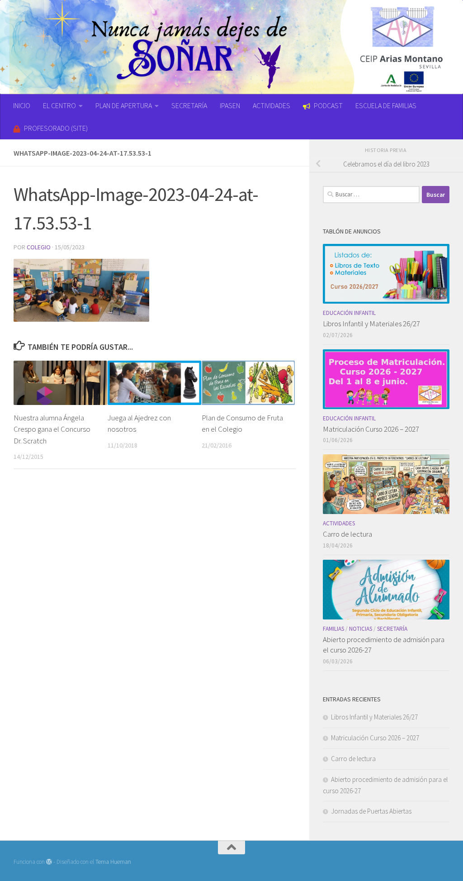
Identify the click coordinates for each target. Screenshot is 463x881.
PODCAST (328, 105)
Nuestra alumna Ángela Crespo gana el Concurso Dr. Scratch (52, 429)
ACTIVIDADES (271, 105)
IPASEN (230, 105)
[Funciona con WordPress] (49, 862)
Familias (333, 629)
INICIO (21, 105)
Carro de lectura (347, 534)
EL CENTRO (59, 105)
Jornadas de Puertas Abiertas (371, 811)
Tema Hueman (113, 862)
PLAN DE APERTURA (123, 105)
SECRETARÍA (189, 105)
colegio (39, 247)
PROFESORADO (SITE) (56, 128)
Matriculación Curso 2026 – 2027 (371, 429)
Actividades (339, 523)
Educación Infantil (349, 313)
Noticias (360, 629)
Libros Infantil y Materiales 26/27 (371, 324)
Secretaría (392, 629)
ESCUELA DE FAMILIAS (385, 105)
